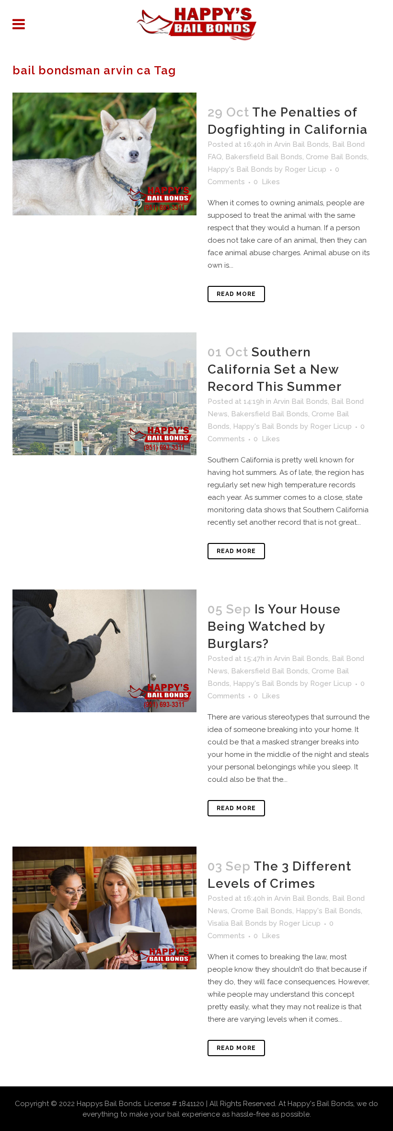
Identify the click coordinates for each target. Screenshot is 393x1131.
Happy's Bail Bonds (240, 169)
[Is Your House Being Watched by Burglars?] (104, 650)
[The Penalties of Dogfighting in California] (104, 154)
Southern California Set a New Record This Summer (275, 369)
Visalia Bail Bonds (237, 923)
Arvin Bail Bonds (301, 144)
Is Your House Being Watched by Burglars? (274, 626)
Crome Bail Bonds (336, 157)
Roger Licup (305, 169)
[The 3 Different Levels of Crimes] (104, 908)
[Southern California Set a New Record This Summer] (104, 393)
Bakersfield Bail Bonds (263, 157)
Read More (236, 294)
